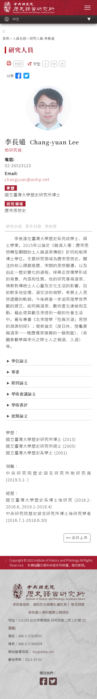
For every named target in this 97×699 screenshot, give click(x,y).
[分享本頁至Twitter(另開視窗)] (26, 76)
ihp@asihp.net (43, 651)
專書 (15, 372)
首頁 (5, 38)
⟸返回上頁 (77, 537)
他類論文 (19, 416)
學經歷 (51, 226)
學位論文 (19, 361)
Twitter (53, 681)
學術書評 (19, 405)
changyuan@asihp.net (27, 179)
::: (3, 31)
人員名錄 (19, 38)
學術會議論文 (23, 394)
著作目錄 (33, 226)
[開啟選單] (87, 7)
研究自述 (14, 226)
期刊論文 (19, 383)
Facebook (44, 681)
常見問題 (77, 604)
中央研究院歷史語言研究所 (29, 7)
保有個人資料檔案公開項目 (48, 612)
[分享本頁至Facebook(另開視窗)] (18, 76)
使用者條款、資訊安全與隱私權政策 (40, 604)
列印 (18, 63)
